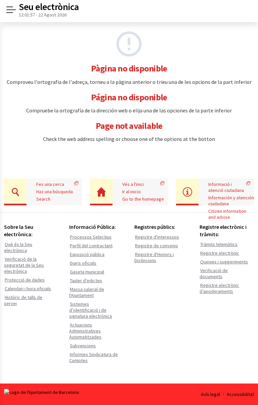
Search (43, 199)
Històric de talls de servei (23, 300)
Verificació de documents (214, 273)
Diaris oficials (83, 263)
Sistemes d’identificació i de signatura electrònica (90, 310)
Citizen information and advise (227, 214)
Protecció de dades (25, 280)
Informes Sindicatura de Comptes (93, 357)
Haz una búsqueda (54, 192)
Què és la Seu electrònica (18, 247)
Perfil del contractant (91, 246)
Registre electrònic (219, 253)
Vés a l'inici (133, 184)
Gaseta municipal (87, 272)
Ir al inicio (131, 192)
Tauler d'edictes (86, 280)
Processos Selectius (91, 237)
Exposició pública (87, 254)
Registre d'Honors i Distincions (154, 257)
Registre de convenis (156, 246)
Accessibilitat (240, 394)
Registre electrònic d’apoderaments (219, 288)
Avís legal (210, 394)
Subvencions (83, 346)
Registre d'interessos (157, 237)
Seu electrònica (49, 7)
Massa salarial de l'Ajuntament (86, 292)
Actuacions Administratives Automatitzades (85, 331)
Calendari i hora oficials (28, 289)
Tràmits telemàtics (219, 244)
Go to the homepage (143, 199)
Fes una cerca (50, 184)
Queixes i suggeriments (224, 262)
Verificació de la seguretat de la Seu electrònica (24, 265)
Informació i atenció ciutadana (226, 187)
